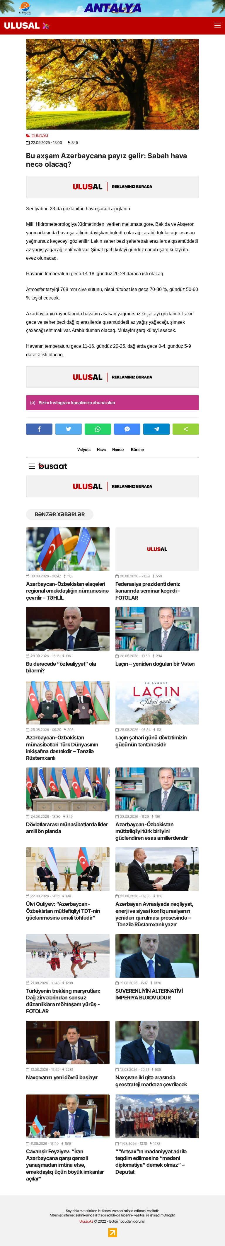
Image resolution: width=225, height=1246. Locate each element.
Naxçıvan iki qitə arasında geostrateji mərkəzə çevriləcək (151, 1080)
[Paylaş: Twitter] (68, 429)
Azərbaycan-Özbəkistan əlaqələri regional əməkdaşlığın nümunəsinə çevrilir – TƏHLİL (67, 591)
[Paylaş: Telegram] (156, 429)
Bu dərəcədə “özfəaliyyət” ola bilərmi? (61, 667)
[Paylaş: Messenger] (127, 429)
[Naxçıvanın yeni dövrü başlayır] (68, 1042)
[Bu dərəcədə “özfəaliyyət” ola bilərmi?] (68, 628)
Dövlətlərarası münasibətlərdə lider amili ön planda (67, 827)
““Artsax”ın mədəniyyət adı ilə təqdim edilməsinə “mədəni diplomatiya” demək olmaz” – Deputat (151, 1161)
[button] (186, 429)
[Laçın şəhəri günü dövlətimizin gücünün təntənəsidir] (157, 702)
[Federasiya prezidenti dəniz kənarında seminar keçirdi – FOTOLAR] (157, 549)
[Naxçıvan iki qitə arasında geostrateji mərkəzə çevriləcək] (157, 1042)
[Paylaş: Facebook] (39, 429)
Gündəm (40, 136)
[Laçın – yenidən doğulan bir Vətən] (157, 628)
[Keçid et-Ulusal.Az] (22, 25)
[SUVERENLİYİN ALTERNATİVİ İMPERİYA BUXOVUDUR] (157, 955)
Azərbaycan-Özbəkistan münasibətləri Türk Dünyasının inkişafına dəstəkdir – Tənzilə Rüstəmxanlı (62, 747)
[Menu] (215, 25)
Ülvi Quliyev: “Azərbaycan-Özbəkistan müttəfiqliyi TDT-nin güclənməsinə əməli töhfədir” (63, 911)
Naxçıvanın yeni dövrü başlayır (62, 1077)
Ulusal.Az (86, 1221)
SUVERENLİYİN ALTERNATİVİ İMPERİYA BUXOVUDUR (149, 994)
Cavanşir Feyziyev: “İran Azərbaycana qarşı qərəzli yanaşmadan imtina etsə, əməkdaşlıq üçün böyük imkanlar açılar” (65, 1165)
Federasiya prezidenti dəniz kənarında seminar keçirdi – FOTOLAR (147, 591)
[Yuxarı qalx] (208, 1229)
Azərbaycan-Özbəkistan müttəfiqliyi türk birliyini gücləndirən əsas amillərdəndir (151, 831)
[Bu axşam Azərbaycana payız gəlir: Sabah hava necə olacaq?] (112, 84)
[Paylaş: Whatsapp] (98, 429)
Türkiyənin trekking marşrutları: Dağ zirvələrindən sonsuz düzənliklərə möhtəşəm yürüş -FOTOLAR (63, 1001)
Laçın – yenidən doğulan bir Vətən (155, 664)
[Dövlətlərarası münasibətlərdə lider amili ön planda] (68, 789)
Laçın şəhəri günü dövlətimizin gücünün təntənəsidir (151, 740)
